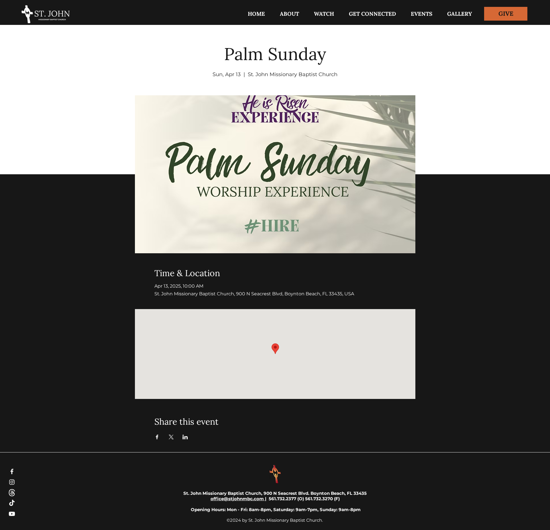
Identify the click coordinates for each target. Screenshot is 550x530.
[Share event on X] (171, 437)
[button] (372, 13)
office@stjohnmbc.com (238, 498)
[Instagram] (11, 482)
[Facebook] (11, 471)
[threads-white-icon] (11, 492)
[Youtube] (11, 513)
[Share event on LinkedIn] (185, 437)
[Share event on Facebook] (157, 437)
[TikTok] (11, 503)
